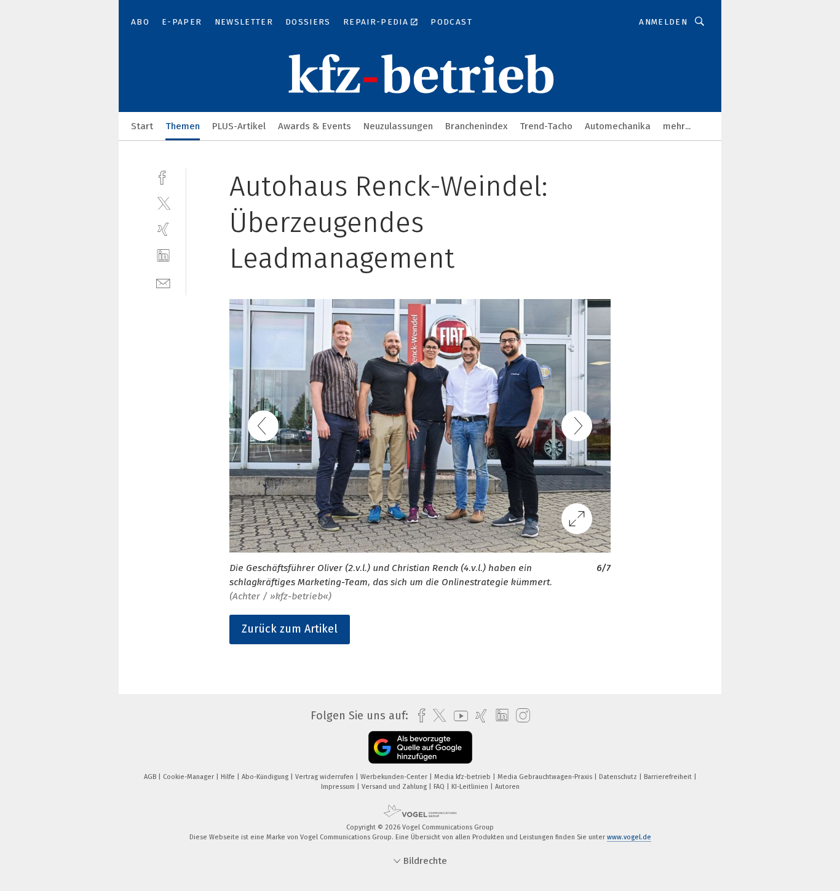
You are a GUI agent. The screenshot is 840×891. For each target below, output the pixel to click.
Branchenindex (476, 126)
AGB (151, 777)
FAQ (440, 787)
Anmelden (663, 22)
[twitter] (163, 202)
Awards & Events (314, 126)
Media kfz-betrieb (463, 777)
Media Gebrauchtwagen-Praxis (545, 777)
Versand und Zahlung (395, 787)
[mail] (163, 282)
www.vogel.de (629, 837)
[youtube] (458, 716)
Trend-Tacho (546, 126)
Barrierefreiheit (669, 777)
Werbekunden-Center (394, 777)
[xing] (163, 229)
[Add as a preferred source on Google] (420, 747)
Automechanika (618, 126)
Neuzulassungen (398, 126)
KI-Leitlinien (470, 787)
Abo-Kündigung (266, 777)
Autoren (507, 787)
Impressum (339, 787)
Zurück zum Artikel (290, 629)
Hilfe (229, 777)
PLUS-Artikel (239, 126)
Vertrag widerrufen (325, 777)
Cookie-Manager (189, 777)
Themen (182, 126)
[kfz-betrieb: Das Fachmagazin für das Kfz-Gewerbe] (142, 125)
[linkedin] (163, 255)
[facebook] (163, 176)
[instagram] (520, 716)
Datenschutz (619, 777)
